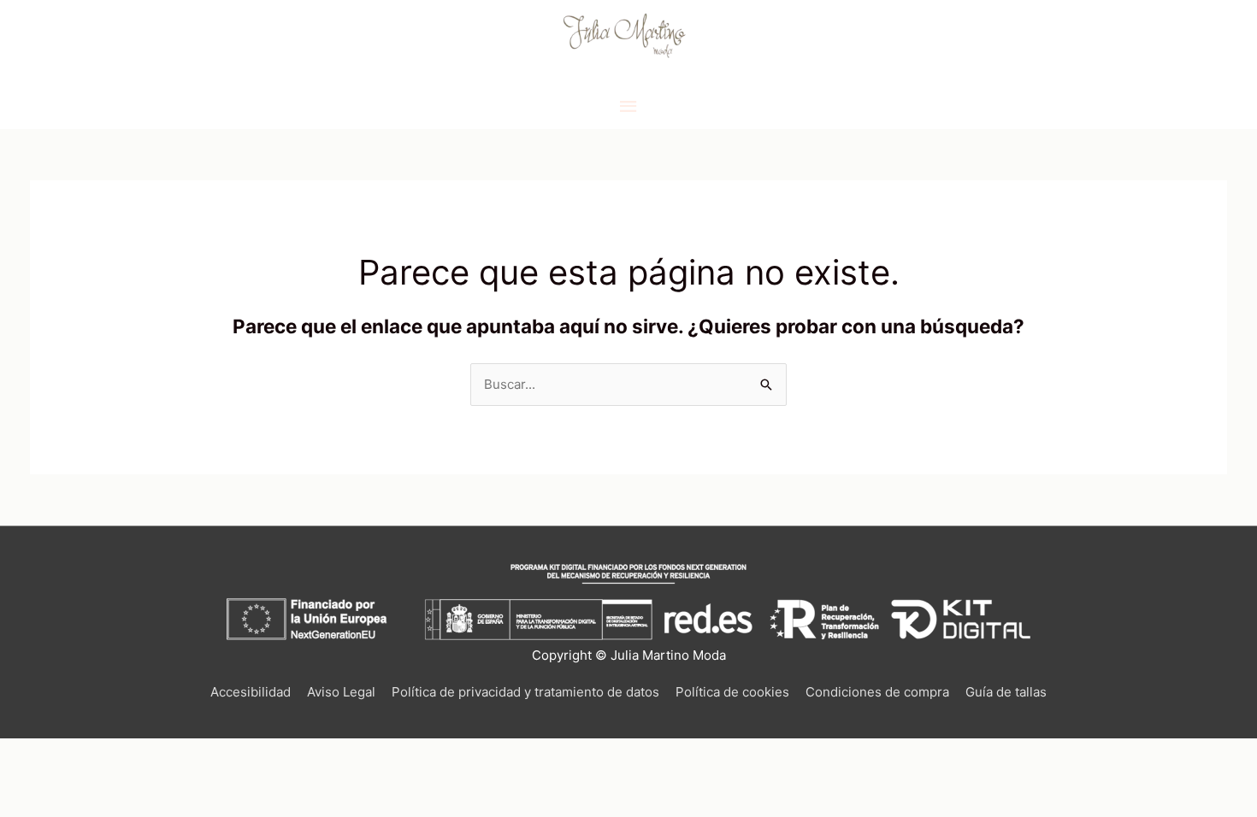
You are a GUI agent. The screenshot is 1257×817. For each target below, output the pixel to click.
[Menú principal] (628, 107)
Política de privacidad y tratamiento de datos (525, 692)
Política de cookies (732, 692)
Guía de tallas (1006, 692)
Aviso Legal (341, 692)
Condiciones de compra (877, 692)
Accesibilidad (250, 692)
